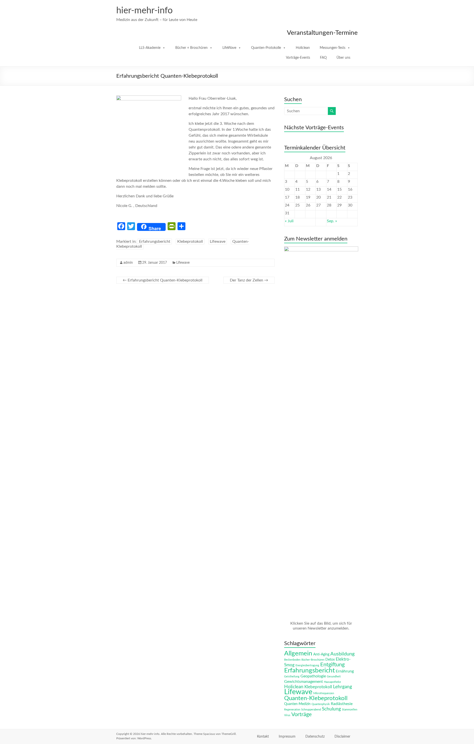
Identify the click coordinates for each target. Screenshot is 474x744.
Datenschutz (315, 736)
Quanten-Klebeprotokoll (316, 698)
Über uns (343, 57)
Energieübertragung (307, 665)
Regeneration (292, 709)
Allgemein (298, 653)
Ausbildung (342, 653)
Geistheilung (291, 676)
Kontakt (263, 736)
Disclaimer (342, 736)
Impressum (287, 736)
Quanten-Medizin (297, 704)
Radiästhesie (342, 704)
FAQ (323, 57)
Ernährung (345, 671)
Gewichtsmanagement (303, 682)
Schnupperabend (311, 709)
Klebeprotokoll (190, 241)
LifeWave (229, 48)
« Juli (289, 221)
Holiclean (303, 48)
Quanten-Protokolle (266, 48)
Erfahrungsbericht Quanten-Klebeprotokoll (162, 280)
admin (128, 262)
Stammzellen (349, 709)
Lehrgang (342, 687)
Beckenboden (292, 659)
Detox (330, 659)
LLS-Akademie (149, 48)
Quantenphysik (321, 704)
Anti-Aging (321, 654)
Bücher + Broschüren (191, 48)
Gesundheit (334, 676)
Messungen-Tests (332, 48)
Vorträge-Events (298, 57)
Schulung (331, 709)
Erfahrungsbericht (154, 241)
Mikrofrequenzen (323, 693)
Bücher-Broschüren (312, 659)
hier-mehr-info (144, 10)
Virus (287, 715)
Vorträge (301, 714)
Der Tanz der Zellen (249, 280)
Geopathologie (313, 676)
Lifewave (217, 241)
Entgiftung (332, 664)
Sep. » (332, 221)
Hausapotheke (332, 682)
